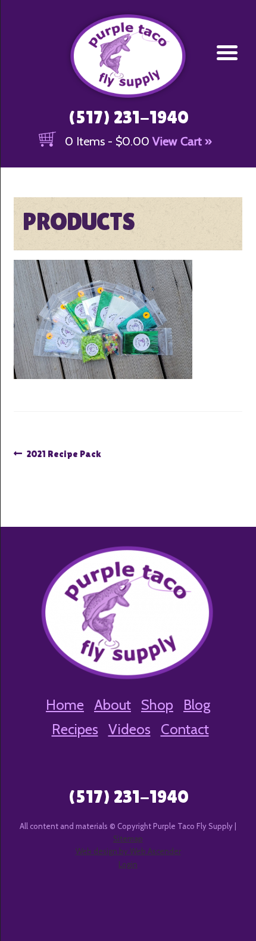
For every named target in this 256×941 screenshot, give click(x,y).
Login (128, 864)
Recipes (75, 729)
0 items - (107, 141)
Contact (185, 729)
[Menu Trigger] (227, 52)
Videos (129, 729)
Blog (196, 704)
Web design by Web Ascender (128, 851)
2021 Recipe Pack (63, 455)
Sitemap (128, 838)
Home (65, 704)
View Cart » (182, 141)
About (112, 704)
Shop (157, 704)
